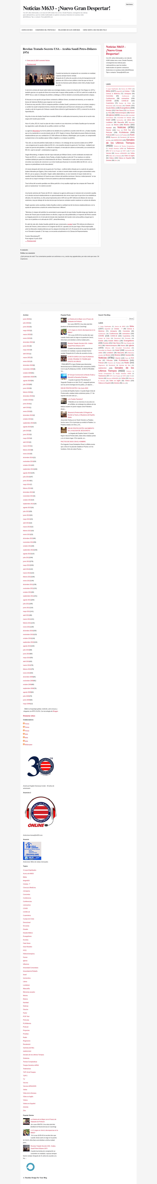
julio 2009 (26, 696)
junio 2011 (26, 607)
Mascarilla (120, 122)
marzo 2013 (27, 527)
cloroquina (127, 93)
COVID (109, 101)
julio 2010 (26, 650)
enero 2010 (26, 673)
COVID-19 (125, 101)
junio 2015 (26, 434)
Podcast (108, 135)
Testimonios (131, 148)
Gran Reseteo (130, 110)
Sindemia (116, 146)
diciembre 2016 (28, 396)
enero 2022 (26, 338)
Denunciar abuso (29, 715)
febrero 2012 (27, 577)
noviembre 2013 (28, 496)
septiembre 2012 (28, 550)
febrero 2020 (27, 392)
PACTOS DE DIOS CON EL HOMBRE (73, 441)
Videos (111, 158)
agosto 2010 (27, 646)
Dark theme (129, 4)
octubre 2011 (27, 592)
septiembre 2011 (28, 596)
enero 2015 (26, 453)
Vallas (133, 153)
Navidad (108, 127)
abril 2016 (26, 407)
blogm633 (119, 91)
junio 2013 (26, 515)
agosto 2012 (27, 553)
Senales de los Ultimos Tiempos (33, 1054)
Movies (116, 125)
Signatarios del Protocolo (45, 30)
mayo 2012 (26, 565)
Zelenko (108, 160)
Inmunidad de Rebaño (124, 117)
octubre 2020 (27, 373)
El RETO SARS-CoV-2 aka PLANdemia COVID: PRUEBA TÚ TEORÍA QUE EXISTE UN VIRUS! (81, 359)
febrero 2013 (27, 530)
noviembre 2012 (28, 542)
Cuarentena (110, 103)
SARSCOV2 (118, 140)
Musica (126, 125)
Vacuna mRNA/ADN (121, 153)
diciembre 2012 (28, 538)
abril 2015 (26, 442)
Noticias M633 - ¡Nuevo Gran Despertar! (66, 8)
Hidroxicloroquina (121, 113)
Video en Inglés (129, 155)
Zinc (116, 160)
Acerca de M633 (27, 30)
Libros (129, 120)
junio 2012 (26, 561)
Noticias (47, 60)
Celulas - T (128, 91)
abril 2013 (26, 523)
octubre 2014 (27, 465)
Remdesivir (123, 137)
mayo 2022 (26, 330)
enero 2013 (26, 534)
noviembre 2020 (28, 369)
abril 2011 (26, 615)
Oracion (108, 130)
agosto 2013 (27, 507)
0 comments (42, 60)
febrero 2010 (27, 669)
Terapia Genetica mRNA (116, 148)
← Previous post (30, 64)
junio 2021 (26, 346)
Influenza (122, 115)
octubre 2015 (27, 419)
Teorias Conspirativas (128, 146)
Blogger (55, 711)
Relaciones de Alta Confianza (69, 30)
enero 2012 (26, 580)
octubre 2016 (27, 400)
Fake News (119, 110)
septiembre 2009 (28, 688)
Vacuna (108, 153)
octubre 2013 (27, 500)
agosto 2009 (27, 692)
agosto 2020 (27, 380)
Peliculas (109, 132)
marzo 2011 (27, 619)
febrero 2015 (27, 450)
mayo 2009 (26, 703)
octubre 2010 (27, 638)
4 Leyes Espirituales (112, 89)
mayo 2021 (26, 350)
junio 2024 (26, 319)
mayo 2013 (26, 519)
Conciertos (109, 96)
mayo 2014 (26, 484)
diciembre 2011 (28, 584)
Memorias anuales (29, 992)
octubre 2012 (27, 546)
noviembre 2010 (28, 634)
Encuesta (119, 105)
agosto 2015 (27, 427)
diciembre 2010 (28, 630)
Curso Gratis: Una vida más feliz (95, 30)
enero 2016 (26, 411)
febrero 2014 (27, 488)
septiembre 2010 (28, 642)
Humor (132, 113)
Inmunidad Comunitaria (30, 967)
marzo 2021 (27, 357)
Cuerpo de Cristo (125, 103)
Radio (132, 135)
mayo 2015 (26, 438)
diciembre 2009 (28, 677)
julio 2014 (26, 477)
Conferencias (110, 98)
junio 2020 (26, 388)
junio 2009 (26, 700)
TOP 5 (124, 151)
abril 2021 (26, 353)
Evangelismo (125, 108)
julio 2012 (26, 557)
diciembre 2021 (28, 342)
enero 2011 (26, 627)
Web (26, 734)
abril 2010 (26, 661)
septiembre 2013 (28, 503)
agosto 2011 (27, 600)
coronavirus (125, 98)
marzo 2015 (27, 446)
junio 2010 (26, 653)
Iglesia (111, 115)
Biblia (108, 91)
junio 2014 (26, 480)
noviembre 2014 (28, 461)
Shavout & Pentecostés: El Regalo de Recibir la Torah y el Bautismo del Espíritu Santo (81, 415)
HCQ (109, 113)
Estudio (128, 105)
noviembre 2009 (28, 680)
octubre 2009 (27, 684)
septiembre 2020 (28, 377)
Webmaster (28, 744)
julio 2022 (26, 323)
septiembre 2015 (28, 423)
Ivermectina (120, 120)
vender (70, 224)
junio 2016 (26, 403)
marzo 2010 (27, 665)
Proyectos (117, 135)
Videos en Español (124, 158)
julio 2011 (26, 603)
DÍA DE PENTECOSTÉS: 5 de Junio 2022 (74, 388)
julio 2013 (26, 511)
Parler (118, 130)
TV (131, 151)
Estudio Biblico (111, 108)
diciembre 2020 (28, 365)
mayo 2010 (26, 657)
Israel (108, 120)
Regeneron (114, 137)
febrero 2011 (27, 623)
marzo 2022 (27, 334)
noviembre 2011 (28, 588)
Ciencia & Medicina (113, 93)
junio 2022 (26, 327)
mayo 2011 (26, 611)
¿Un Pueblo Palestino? (75, 399)
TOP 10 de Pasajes (114, 151)
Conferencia (125, 96)
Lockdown (109, 122)
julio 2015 (26, 430)
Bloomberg (36, 131)
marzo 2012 (27, 573)
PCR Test (127, 130)
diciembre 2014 (28, 457)
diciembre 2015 (28, 415)
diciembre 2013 (28, 492)
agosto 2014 (27, 473)
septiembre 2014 (28, 469)
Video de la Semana (115, 155)
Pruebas (124, 135)
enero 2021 (26, 361)
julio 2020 (26, 384)
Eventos (108, 110)
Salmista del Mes (28, 1048)
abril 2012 (26, 569)
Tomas (29, 60)
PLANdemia (124, 132)
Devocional (109, 105)
